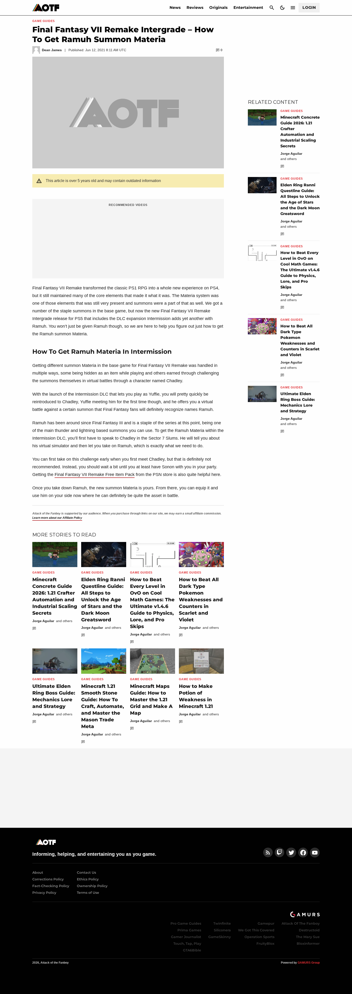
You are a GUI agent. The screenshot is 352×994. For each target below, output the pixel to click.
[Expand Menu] (293, 7)
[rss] (268, 852)
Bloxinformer (308, 943)
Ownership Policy (92, 886)
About (37, 872)
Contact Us (86, 872)
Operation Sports (259, 937)
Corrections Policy (48, 879)
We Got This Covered (256, 930)
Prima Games (189, 930)
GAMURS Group (309, 962)
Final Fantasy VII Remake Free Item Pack (95, 474)
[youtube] (315, 852)
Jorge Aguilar (43, 621)
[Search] (272, 7)
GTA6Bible (192, 950)
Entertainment (248, 7)
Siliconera (222, 930)
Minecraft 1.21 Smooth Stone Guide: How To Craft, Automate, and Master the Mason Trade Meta (102, 706)
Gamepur (266, 923)
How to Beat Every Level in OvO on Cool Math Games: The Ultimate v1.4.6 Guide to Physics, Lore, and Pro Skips (299, 269)
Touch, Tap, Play (187, 943)
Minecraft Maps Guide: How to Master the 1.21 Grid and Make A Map (151, 699)
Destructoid (309, 930)
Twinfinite (222, 923)
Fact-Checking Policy (50, 886)
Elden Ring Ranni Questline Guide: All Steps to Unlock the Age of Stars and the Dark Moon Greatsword (103, 600)
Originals (218, 7)
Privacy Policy (44, 892)
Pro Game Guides (185, 923)
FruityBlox (265, 943)
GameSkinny (219, 937)
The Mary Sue (308, 937)
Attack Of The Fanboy (301, 923)
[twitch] (279, 852)
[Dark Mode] (282, 7)
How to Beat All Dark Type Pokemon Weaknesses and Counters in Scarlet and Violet (201, 600)
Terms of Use (88, 892)
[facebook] (303, 852)
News (175, 7)
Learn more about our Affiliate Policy (57, 517)
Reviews (195, 7)
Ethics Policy (88, 879)
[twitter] (291, 852)
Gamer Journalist (186, 937)
